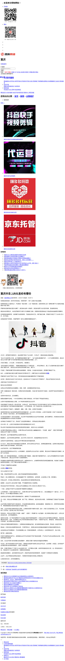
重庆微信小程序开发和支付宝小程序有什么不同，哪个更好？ (21, 263)
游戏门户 (13, 72)
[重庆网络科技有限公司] (8, 55)
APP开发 (11, 645)
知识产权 (6, 84)
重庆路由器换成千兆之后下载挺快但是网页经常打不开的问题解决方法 (23, 578)
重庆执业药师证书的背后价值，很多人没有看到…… (19, 260)
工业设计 (57, 645)
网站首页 (3, 92)
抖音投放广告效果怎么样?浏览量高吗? (16, 569)
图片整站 (35, 72)
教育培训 (6, 88)
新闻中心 (26, 92)
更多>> (3, 103)
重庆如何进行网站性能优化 (11, 591)
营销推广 (35, 645)
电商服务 (40, 645)
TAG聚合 (16, 629)
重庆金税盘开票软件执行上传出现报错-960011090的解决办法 (21, 581)
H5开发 (22, 645)
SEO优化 (11, 657)
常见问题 (3, 618)
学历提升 (6, 653)
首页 (16, 96)
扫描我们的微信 (5, 612)
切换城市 (3, 64)
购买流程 (3, 597)
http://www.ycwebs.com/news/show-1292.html (19, 562)
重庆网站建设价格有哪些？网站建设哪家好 (16, 265)
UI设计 (31, 645)
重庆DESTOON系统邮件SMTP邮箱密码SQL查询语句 (18, 576)
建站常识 (6, 657)
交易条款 (3, 600)
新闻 (22, 96)
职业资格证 (18, 653)
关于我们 (6, 658)
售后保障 (3, 615)
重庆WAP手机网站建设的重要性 (13, 266)
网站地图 (9, 629)
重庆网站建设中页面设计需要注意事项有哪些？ (17, 258)
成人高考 (11, 653)
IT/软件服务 (9, 92)
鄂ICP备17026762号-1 (50, 632)
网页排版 (31, 92)
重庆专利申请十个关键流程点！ (13, 261)
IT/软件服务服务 (8, 643)
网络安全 (17, 657)
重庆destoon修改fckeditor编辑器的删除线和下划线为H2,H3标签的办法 (23, 588)
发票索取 (3, 609)
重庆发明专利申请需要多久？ (12, 268)
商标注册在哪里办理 (11, 566)
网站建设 (6, 645)
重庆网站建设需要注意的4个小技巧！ (15, 270)
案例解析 (22, 657)
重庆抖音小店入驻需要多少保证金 (13, 586)
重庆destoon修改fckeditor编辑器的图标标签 (15, 589)
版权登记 (11, 650)
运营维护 (30, 96)
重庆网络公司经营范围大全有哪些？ (14, 256)
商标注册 (6, 650)
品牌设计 (45, 645)
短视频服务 (51, 645)
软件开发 (26, 645)
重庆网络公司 (8, 298)
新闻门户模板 (29, 72)
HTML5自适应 (21, 72)
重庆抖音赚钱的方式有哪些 (11, 584)
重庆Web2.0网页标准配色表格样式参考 (15, 254)
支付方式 (3, 606)
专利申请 (17, 650)
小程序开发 (17, 645)
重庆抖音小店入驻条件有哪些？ (13, 583)
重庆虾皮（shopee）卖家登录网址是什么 (15, 579)
